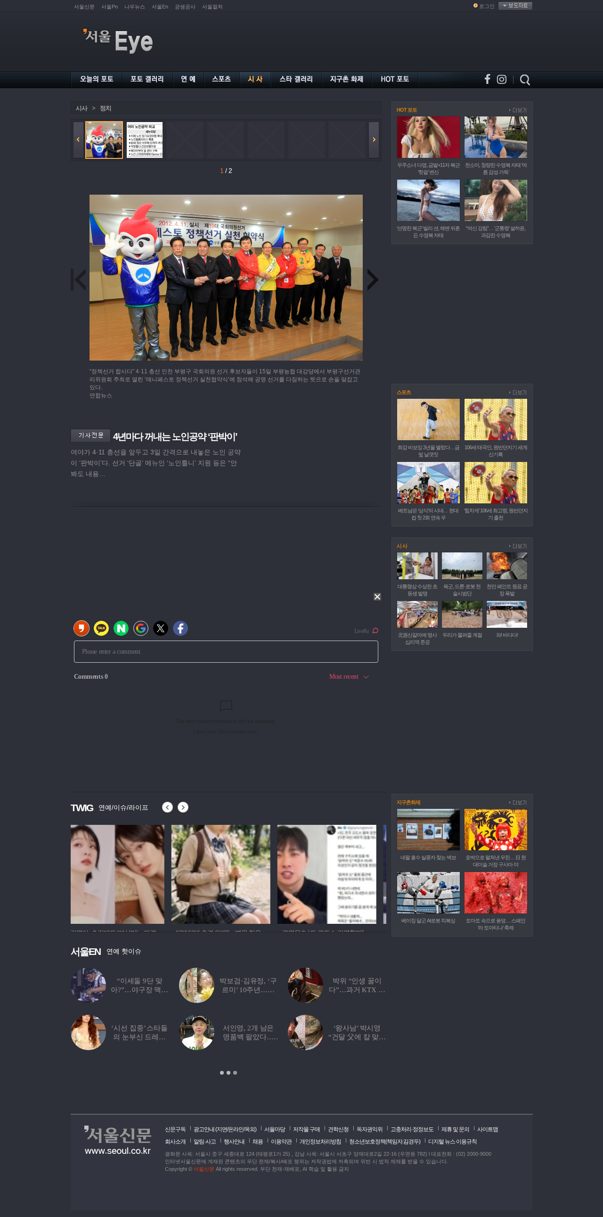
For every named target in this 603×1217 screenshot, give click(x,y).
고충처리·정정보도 (412, 1129)
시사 (81, 108)
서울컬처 (212, 6)
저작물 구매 (306, 1129)
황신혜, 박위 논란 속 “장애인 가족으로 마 (248, 990)
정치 (105, 108)
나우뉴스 (134, 6)
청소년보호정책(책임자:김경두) (384, 1141)
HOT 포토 (407, 110)
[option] (120, 873)
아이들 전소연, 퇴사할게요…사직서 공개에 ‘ (357, 990)
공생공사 (185, 6)
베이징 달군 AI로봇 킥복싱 (428, 920)
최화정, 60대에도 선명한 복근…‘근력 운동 (248, 1037)
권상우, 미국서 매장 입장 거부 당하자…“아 (357, 1037)
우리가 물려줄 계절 (462, 635)
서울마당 (274, 1129)
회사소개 (175, 1141)
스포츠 (404, 392)
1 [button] (222, 1073)
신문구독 (175, 1129)
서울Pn (109, 6)
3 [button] (235, 1073)
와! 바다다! (507, 635)
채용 (258, 1141)
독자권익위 (370, 1129)
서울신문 (84, 6)
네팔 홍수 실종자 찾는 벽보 (428, 857)
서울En (160, 6)
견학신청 (338, 1129)
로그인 (487, 6)
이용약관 (281, 1141)
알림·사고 (205, 1141)
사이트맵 (487, 1129)
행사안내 (234, 1141)
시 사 (402, 546)
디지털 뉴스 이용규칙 (452, 1141)
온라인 (236, 1129)
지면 (222, 1129)
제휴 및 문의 (455, 1129)
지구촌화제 (408, 802)
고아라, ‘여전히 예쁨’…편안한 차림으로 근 (139, 1037)
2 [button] (228, 1073)
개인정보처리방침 (320, 1141)
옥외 (249, 1129)
